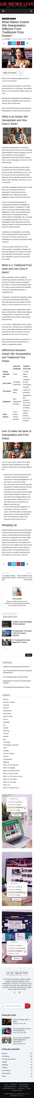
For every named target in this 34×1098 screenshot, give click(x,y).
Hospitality (6, 722)
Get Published (13, 1084)
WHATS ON (6, 785)
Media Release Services (10, 1086)
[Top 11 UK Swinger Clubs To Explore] (6, 1022)
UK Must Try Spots (9, 753)
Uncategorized (7, 759)
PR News (6, 733)
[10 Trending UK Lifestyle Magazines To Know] (6, 642)
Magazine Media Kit (17, 1090)
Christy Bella (7, 39)
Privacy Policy (20, 1088)
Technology (6, 742)
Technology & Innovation (11, 745)
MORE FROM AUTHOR (10, 617)
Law (4, 725)
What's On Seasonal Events (11, 771)
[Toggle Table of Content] (19, 73)
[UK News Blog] (17, 4)
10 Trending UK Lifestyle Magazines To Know (16, 687)
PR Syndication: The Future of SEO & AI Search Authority (22, 633)
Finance (5, 719)
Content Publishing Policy (8, 1088)
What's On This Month (10, 779)
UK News (6, 756)
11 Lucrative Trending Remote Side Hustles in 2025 (9, 578)
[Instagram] (19, 992)
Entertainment (10, 15)
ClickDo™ (26, 1094)
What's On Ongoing (9, 768)
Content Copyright (23, 1086)
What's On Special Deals (10, 773)
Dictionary (6, 705)
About (5, 1084)
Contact (28, 1088)
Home (3, 15)
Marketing (13, 18)
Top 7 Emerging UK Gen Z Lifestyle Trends (15, 677)
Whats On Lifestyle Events (11, 788)
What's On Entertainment (10, 765)
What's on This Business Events (12, 776)
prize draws (27, 280)
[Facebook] (14, 992)
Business (4, 635)
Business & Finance (9, 702)
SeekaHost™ (20, 1095)
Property (5, 736)
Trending (5, 751)
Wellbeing (6, 762)
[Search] (28, 1006)
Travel (5, 748)
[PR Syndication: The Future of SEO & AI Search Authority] (6, 633)
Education (6, 708)
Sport (4, 739)
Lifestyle (5, 728)
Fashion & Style (8, 716)
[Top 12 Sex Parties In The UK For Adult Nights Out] (6, 1031)
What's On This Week (9, 782)
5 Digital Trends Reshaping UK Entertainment (16, 666)
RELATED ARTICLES (9, 614)
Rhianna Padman (23, 219)
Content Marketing (23, 1084)
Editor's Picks (5, 644)
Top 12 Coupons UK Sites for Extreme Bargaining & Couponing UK (17, 671)
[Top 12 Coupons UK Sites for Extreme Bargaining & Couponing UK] (6, 1040)
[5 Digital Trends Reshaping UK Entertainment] (6, 624)
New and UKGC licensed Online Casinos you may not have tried (24, 578)
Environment (7, 713)
